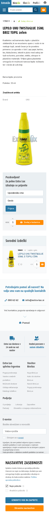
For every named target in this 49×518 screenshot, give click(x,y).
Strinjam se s (15, 438)
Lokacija (19, 405)
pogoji (21, 438)
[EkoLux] (27, 2)
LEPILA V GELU (32, 250)
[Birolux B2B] (17, 2)
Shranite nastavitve (24, 508)
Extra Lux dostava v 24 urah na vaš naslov (12, 347)
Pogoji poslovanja (10, 373)
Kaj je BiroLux (32, 373)
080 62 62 (13, 300)
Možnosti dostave (10, 384)
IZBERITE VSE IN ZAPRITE (25, 500)
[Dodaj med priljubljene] (14, 21)
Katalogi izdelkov (9, 391)
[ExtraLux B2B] (6, 2)
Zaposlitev (31, 405)
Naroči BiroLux (33, 384)
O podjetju (7, 405)
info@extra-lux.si (34, 300)
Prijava (11, 208)
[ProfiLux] (37, 2)
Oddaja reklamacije (10, 387)
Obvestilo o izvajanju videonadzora (27, 408)
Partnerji (6, 408)
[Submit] (35, 9)
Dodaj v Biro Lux (27, 21)
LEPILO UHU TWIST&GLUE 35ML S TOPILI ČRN (30, 255)
